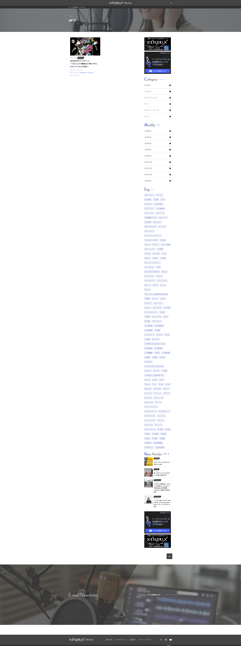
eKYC (80, 70)
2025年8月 (147, 181)
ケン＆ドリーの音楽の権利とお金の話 (82, 73)
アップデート (75, 75)
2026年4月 (147, 143)
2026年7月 (147, 137)
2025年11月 (148, 168)
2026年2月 (147, 156)
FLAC (73, 70)
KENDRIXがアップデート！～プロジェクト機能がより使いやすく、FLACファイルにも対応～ (84, 64)
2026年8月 (147, 131)
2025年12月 (148, 162)
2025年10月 (148, 174)
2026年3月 (147, 150)
